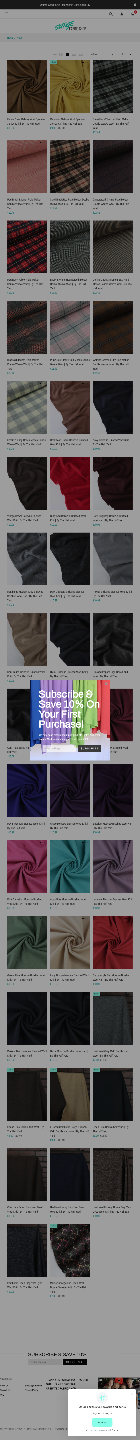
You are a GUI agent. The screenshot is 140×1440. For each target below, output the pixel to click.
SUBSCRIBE (89, 748)
